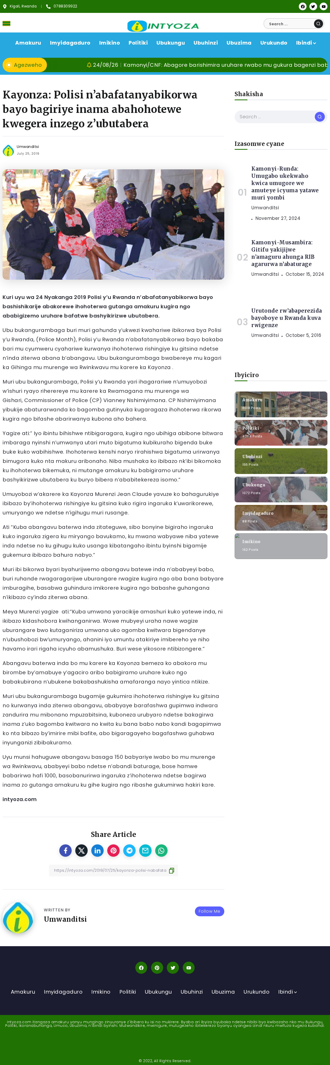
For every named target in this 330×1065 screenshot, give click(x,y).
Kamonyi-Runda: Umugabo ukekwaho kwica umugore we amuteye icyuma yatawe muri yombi (285, 183)
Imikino (251, 541)
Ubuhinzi (252, 456)
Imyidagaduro (258, 513)
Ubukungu (253, 484)
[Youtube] (323, 6)
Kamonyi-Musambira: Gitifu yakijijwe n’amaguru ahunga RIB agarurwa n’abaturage (283, 253)
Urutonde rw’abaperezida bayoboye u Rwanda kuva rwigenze (286, 317)
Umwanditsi (28, 146)
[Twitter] (313, 6)
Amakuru (252, 399)
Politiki (250, 428)
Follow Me (209, 911)
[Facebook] (303, 6)
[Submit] (318, 23)
